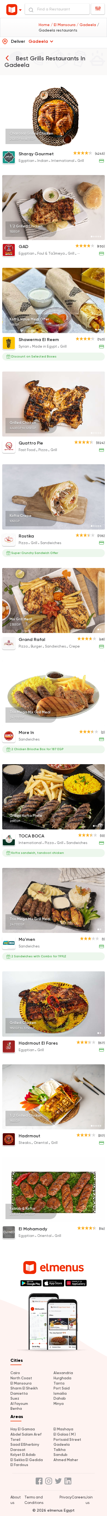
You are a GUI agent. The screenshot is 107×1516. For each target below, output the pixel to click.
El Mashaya (63, 1429)
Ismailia (60, 1393)
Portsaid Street (67, 1440)
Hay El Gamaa (22, 1429)
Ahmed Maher (66, 1460)
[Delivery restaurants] (7, 58)
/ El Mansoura (64, 24)
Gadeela (62, 1444)
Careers (79, 1497)
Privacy (66, 1497)
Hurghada (62, 1378)
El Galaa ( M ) (65, 1434)
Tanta (59, 1383)
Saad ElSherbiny (24, 1444)
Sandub (60, 1455)
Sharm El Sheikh (24, 1388)
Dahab (60, 1398)
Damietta (19, 1393)
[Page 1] (91, 144)
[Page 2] (94, 144)
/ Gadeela (87, 24)
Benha (16, 1409)
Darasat (18, 1450)
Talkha (60, 1450)
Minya (59, 1404)
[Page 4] (98, 144)
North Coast (21, 1378)
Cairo (15, 1373)
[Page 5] (100, 144)
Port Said (62, 1388)
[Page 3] (96, 144)
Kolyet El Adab (23, 1455)
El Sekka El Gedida (26, 1460)
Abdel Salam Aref (25, 1434)
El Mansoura (21, 1383)
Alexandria (63, 1373)
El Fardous (19, 1465)
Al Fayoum (19, 1404)
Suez (14, 1398)
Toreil (15, 1440)
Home (45, 24)
